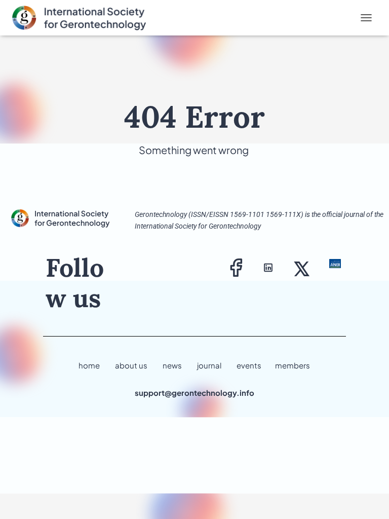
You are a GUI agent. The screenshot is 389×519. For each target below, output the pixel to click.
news (172, 365)
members (292, 365)
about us (131, 365)
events (249, 365)
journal (209, 365)
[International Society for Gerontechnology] (89, 17)
